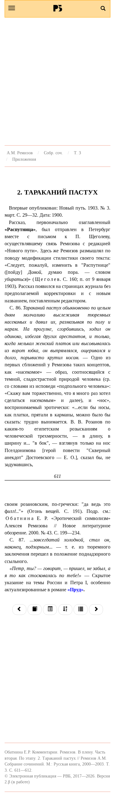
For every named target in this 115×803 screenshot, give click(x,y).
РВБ (57, 8)
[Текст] (35, 609)
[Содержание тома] (50, 609)
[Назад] (19, 609)
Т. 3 (77, 152)
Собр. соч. (53, 152)
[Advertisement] (57, 81)
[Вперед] (96, 609)
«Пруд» (75, 589)
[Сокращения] (81, 609)
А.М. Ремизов (20, 152)
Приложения (24, 159)
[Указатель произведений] (65, 609)
